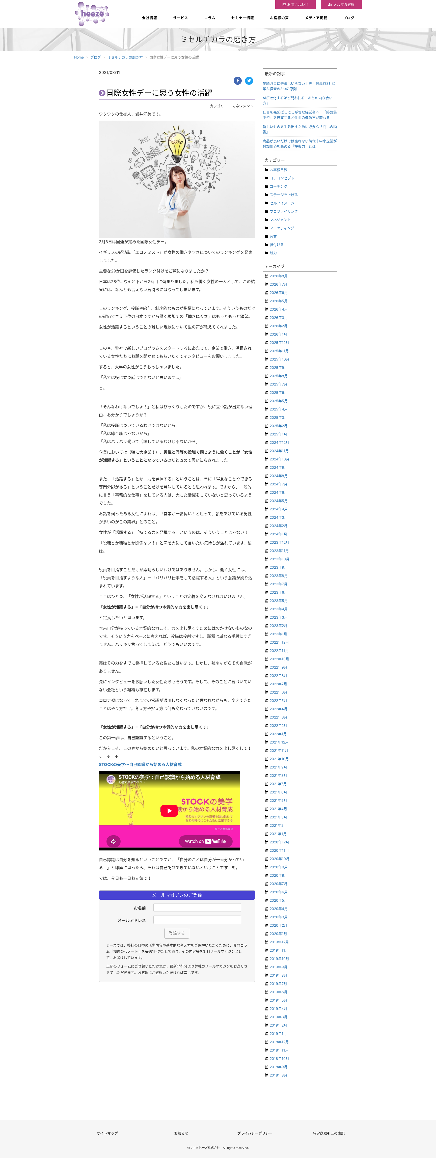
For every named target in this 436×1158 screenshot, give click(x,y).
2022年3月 (278, 717)
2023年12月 (279, 542)
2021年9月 (278, 767)
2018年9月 (278, 1067)
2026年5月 (279, 301)
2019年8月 (278, 975)
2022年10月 (279, 659)
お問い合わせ (297, 4)
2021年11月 (279, 750)
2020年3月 (279, 917)
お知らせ (181, 1133)
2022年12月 (279, 642)
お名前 (140, 908)
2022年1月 (278, 734)
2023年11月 (279, 550)
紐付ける (277, 244)
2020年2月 (278, 925)
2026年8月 (279, 276)
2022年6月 (278, 692)
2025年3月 (279, 417)
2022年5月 (278, 700)
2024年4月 (279, 509)
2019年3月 (278, 1017)
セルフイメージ (282, 203)
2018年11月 (279, 1050)
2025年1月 (278, 434)
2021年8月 (278, 775)
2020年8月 (279, 875)
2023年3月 (279, 617)
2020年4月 (279, 908)
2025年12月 (279, 342)
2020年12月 (279, 842)
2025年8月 (279, 376)
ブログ (349, 18)
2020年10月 (279, 859)
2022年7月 (278, 684)
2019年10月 (279, 958)
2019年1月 (278, 1033)
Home (79, 57)
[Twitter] (249, 81)
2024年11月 (279, 451)
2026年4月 (279, 309)
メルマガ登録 (343, 4)
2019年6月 (278, 992)
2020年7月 (278, 883)
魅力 (273, 253)
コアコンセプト (282, 178)
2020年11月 (279, 850)
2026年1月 (278, 334)
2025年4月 (279, 409)
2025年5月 (279, 401)
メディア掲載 (316, 18)
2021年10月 (279, 759)
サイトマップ (107, 1133)
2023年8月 (279, 575)
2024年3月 (279, 517)
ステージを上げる (284, 194)
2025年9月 (279, 367)
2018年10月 (279, 1058)
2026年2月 (278, 326)
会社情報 (149, 18)
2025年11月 (279, 351)
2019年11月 (279, 950)
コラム (209, 18)
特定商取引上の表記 (329, 1133)
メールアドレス (132, 920)
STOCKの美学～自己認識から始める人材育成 (140, 764)
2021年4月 (278, 809)
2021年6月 (278, 792)
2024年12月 (279, 442)
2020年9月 (279, 867)
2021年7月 (278, 784)
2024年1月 (278, 534)
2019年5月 (278, 1000)
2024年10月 (279, 459)
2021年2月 (278, 825)
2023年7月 (278, 584)
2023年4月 (279, 609)
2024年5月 (279, 501)
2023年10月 (279, 559)
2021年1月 (278, 834)
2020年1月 (278, 933)
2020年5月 (279, 900)
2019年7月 (278, 983)
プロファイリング (284, 211)
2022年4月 (278, 709)
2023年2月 (278, 625)
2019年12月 (279, 942)
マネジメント (280, 219)
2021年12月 (279, 742)
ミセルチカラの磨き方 (125, 57)
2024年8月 (279, 476)
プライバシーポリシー (254, 1133)
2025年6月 (279, 392)
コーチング (278, 186)
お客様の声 (279, 18)
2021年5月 (278, 800)
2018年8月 (278, 1075)
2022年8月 (278, 675)
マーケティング (282, 228)
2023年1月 (278, 634)
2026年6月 (279, 292)
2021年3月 (278, 817)
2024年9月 (279, 467)
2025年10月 (279, 359)
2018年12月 (279, 1042)
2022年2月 (278, 725)
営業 (273, 236)
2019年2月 (278, 1025)
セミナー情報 (242, 18)
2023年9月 (279, 567)
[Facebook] (238, 81)
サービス (180, 18)
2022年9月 (278, 667)
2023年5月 (279, 600)
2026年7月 (278, 284)
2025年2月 (278, 426)
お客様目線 (278, 170)
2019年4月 (278, 1008)
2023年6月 (279, 592)
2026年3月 (279, 317)
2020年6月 (279, 892)
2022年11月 (279, 650)
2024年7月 (278, 484)
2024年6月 (279, 492)
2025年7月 (278, 384)
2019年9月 (278, 967)
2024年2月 (278, 525)
